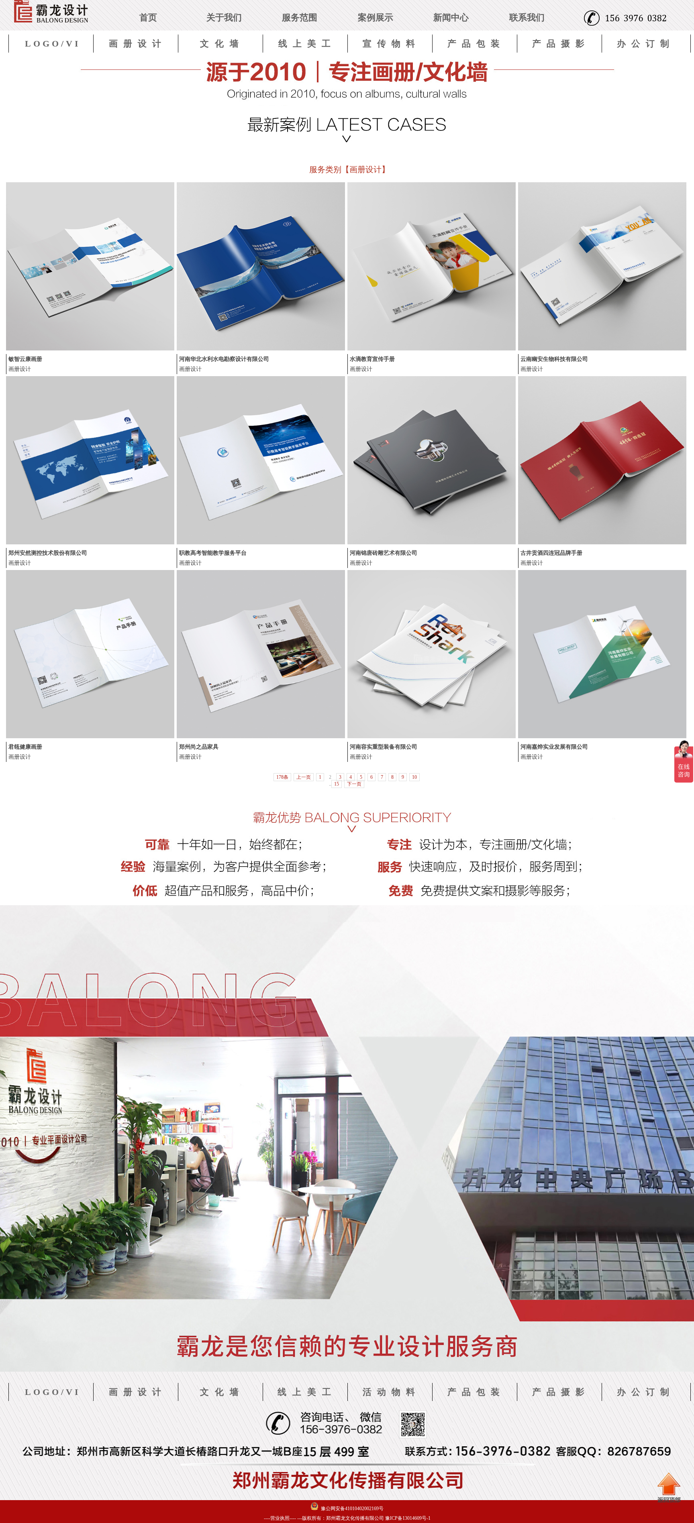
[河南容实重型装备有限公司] (431, 736)
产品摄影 (561, 44)
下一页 (354, 784)
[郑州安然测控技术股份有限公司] (90, 543)
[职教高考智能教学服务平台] (261, 543)
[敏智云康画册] (90, 349)
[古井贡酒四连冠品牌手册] (602, 543)
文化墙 (222, 44)
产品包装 (476, 44)
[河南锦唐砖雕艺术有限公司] (431, 543)
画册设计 (138, 44)
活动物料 (391, 1392)
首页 (148, 17)
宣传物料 (391, 44)
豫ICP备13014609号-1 (408, 1518)
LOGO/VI (53, 44)
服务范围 (299, 17)
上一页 (303, 777)
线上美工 (307, 44)
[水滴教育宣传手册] (431, 349)
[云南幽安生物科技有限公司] (602, 349)
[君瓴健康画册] (90, 736)
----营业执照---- (280, 1518)
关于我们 (224, 17)
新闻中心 (451, 17)
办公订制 (646, 44)
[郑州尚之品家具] (261, 736)
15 (336, 784)
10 (414, 777)
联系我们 (527, 17)
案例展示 (375, 17)
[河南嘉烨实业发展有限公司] (602, 736)
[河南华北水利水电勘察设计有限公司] (261, 349)
